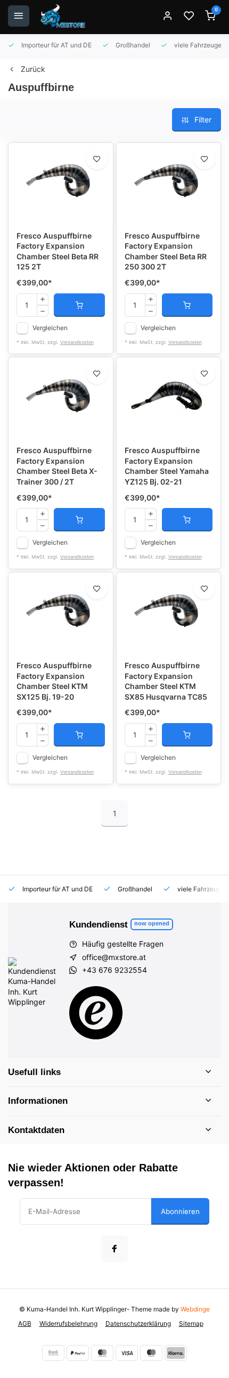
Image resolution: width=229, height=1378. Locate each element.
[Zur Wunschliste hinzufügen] (97, 158)
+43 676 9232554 (114, 969)
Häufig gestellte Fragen (122, 943)
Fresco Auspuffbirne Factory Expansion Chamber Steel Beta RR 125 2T (58, 251)
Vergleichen (50, 328)
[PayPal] (78, 1353)
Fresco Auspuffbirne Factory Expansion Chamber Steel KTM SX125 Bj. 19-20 (54, 681)
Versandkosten (77, 342)
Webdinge (195, 1309)
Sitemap (191, 1323)
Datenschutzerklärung (138, 1323)
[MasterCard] (102, 1353)
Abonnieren (180, 1211)
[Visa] (127, 1353)
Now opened (151, 923)
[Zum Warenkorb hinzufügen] (79, 305)
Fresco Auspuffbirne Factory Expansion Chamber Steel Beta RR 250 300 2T (166, 251)
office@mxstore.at (114, 957)
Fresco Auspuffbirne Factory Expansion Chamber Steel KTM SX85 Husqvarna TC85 (166, 681)
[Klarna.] (176, 1353)
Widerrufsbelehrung (68, 1323)
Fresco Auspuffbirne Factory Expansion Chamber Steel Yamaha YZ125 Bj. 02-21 (167, 466)
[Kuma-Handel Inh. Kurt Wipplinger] (63, 16)
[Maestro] (151, 1353)
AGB (24, 1323)
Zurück (33, 68)
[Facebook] (114, 1248)
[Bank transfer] (53, 1353)
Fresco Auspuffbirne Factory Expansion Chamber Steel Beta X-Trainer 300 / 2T (57, 466)
